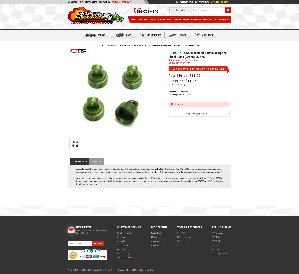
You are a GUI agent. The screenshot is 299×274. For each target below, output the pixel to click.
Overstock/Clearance (162, 19)
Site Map (181, 241)
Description (79, 161)
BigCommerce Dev (145, 270)
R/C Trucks (216, 241)
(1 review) (184, 60)
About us (121, 237)
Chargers (196, 19)
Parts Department (184, 2)
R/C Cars (215, 245)
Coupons (116, 2)
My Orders (72, 2)
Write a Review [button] (194, 60)
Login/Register (157, 233)
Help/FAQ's (182, 233)
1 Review (96, 161)
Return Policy (122, 249)
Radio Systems (210, 19)
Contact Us (104, 2)
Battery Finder (202, 2)
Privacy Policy (123, 253)
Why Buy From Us (124, 233)
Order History (157, 245)
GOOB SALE (126, 2)
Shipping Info (91, 2)
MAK (135, 270)
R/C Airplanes (217, 233)
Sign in (216, 2)
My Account (156, 237)
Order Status (156, 241)
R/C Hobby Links (184, 237)
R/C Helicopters (218, 237)
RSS (179, 245)
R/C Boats (216, 249)
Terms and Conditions (126, 257)
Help (81, 2)
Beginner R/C (225, 19)
